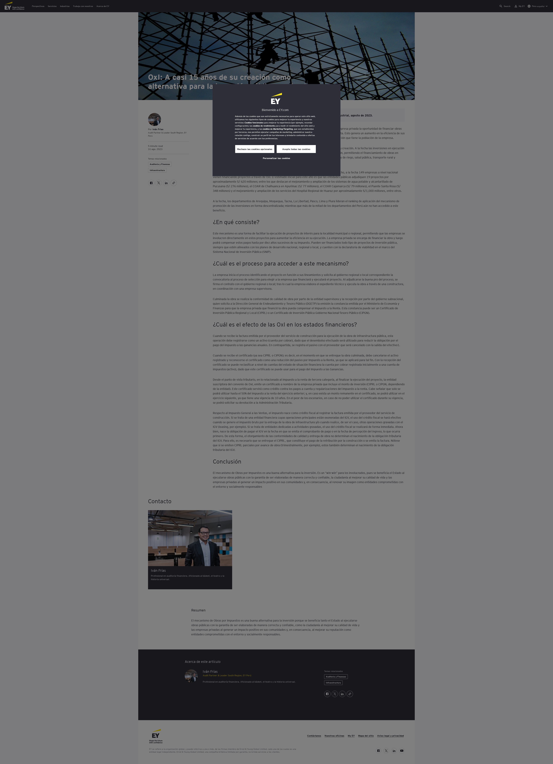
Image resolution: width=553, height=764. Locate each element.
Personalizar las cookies (276, 158)
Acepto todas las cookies (296, 149)
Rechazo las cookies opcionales (254, 149)
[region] (276, 130)
